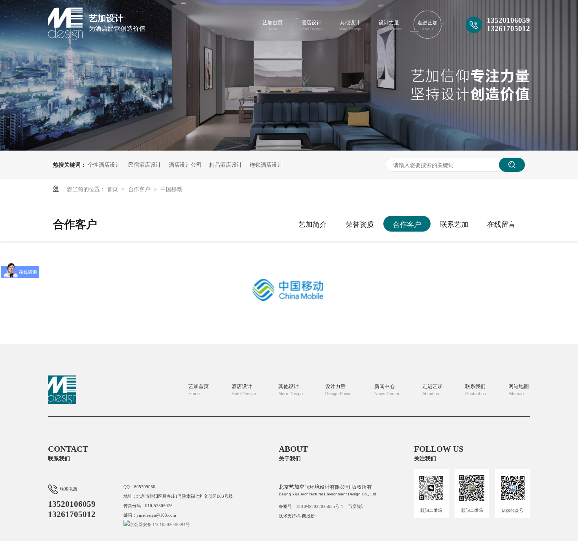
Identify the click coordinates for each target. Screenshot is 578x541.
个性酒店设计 (104, 164)
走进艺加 (427, 25)
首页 (113, 189)
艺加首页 (272, 25)
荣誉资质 (360, 224)
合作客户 (140, 189)
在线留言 (501, 224)
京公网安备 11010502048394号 (160, 524)
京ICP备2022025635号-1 (319, 506)
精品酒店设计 (225, 164)
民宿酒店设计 (144, 164)
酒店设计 (311, 25)
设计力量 (388, 25)
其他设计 (350, 25)
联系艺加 (454, 224)
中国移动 (171, 189)
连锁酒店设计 (266, 164)
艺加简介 (312, 224)
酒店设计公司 (185, 164)
